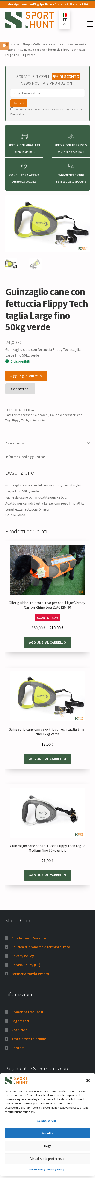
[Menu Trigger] (90, 24)
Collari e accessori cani (49, 44)
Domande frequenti (27, 1012)
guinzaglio (37, 420)
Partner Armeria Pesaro (30, 973)
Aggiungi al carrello (26, 375)
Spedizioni (19, 1030)
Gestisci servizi (46, 1120)
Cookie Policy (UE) (25, 965)
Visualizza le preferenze (47, 1158)
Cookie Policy (37, 1169)
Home (15, 44)
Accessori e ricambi (34, 415)
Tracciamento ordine (28, 1038)
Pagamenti (20, 1021)
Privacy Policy (56, 1169)
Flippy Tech (20, 420)
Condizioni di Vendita (28, 938)
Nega (47, 1146)
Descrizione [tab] (14, 443)
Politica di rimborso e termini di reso (40, 946)
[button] (88, 1080)
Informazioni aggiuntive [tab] (25, 456)
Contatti (18, 1047)
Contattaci (20, 388)
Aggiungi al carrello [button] (47, 642)
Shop (26, 44)
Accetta (47, 1133)
